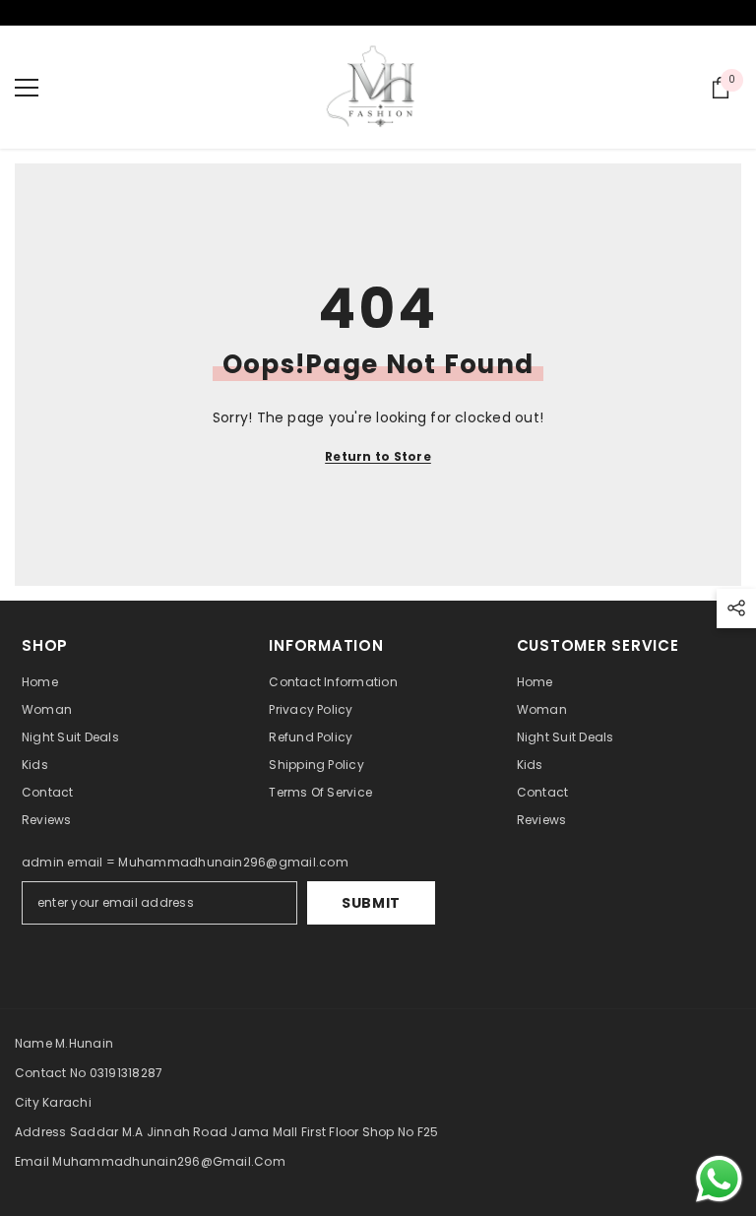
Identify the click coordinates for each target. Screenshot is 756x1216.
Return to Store (378, 456)
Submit (371, 903)
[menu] (26, 87)
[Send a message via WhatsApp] (719, 1179)
